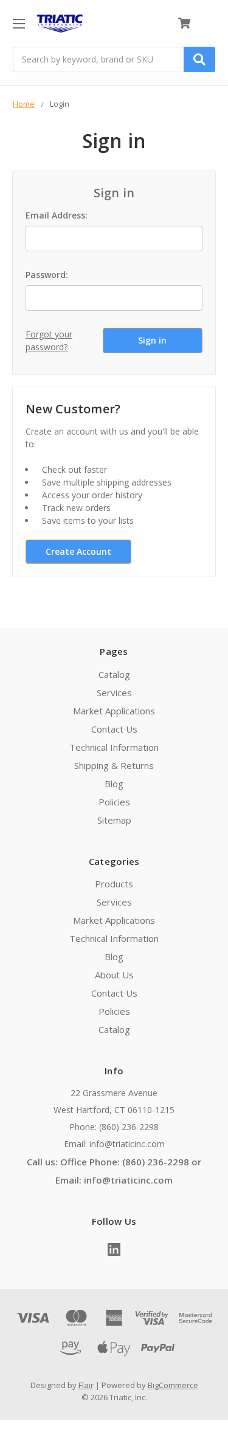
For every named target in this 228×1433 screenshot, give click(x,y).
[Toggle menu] (18, 23)
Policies (114, 802)
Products (114, 884)
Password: (47, 274)
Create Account (78, 551)
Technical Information (114, 747)
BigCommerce (173, 1385)
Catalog (114, 674)
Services (114, 692)
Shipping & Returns (114, 765)
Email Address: (57, 215)
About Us (114, 975)
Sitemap (114, 820)
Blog (114, 783)
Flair (86, 1385)
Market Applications (114, 711)
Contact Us (114, 729)
